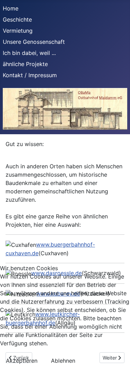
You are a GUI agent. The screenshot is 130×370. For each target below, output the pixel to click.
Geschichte (17, 19)
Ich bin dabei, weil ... (29, 52)
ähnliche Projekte (25, 64)
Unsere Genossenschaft (34, 41)
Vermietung (18, 30)
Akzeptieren (21, 360)
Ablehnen (63, 360)
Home (10, 8)
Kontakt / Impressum (30, 75)
